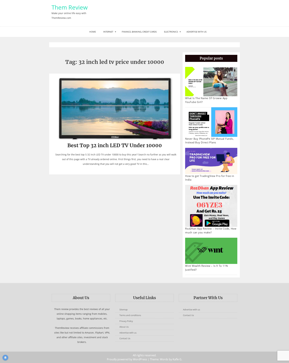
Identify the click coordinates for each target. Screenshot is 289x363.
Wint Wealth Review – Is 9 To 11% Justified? (206, 267)
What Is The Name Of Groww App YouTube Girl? (206, 100)
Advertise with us (196, 31)
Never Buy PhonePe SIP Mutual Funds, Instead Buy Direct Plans (209, 140)
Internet (108, 31)
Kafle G (177, 359)
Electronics (171, 31)
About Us (124, 326)
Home (92, 31)
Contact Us (124, 338)
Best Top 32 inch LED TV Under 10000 (114, 145)
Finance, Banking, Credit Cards (139, 31)
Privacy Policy (126, 321)
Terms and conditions (130, 315)
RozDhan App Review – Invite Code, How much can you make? (210, 230)
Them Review (70, 7)
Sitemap (123, 309)
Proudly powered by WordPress (127, 359)
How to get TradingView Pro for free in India (209, 177)
